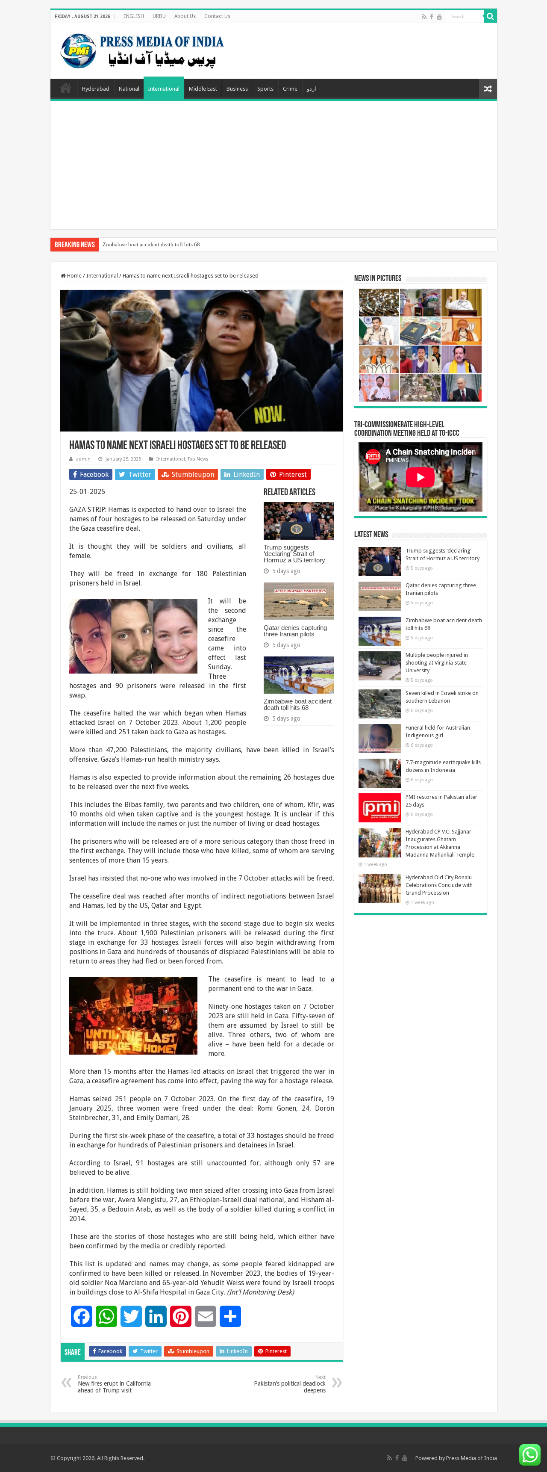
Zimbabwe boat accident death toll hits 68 (151, 244)
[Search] (490, 16)
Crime (290, 89)
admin (83, 459)
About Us (185, 16)
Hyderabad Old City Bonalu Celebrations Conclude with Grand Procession (439, 885)
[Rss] (424, 17)
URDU (159, 16)
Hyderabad (95, 89)
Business (237, 89)
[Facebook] (431, 17)
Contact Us (217, 16)
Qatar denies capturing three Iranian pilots (295, 631)
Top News (198, 459)
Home (66, 88)
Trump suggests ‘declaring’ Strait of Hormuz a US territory (294, 554)
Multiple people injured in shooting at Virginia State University (437, 663)
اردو (311, 89)
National (129, 89)
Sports (265, 89)
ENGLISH (134, 16)
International (163, 89)
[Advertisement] (273, 165)
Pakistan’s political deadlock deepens (290, 1384)
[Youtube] (439, 17)
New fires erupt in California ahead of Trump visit (114, 1384)
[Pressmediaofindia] (142, 49)
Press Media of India (471, 1458)
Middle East (203, 89)
